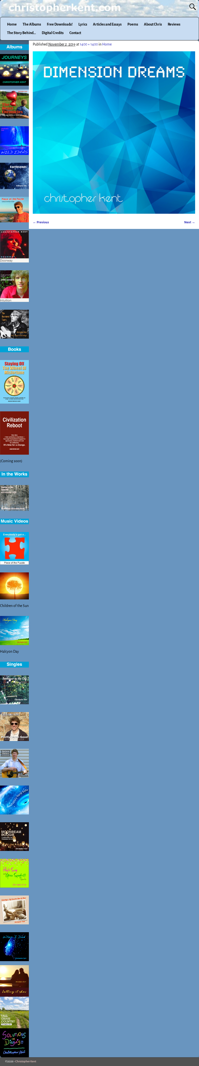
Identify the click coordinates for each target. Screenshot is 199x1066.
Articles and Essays (107, 24)
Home (12, 24)
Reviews (174, 24)
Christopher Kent (25, 1061)
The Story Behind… (21, 33)
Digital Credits (53, 33)
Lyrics (82, 24)
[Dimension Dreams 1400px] (114, 132)
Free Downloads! (60, 24)
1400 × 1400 (89, 44)
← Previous (41, 222)
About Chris (153, 24)
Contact (75, 33)
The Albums (32, 24)
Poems (132, 24)
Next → (189, 222)
